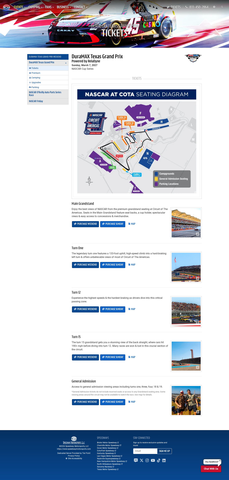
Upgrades (36, 82)
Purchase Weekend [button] (87, 224)
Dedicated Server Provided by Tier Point (73, 453)
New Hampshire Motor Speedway (111, 461)
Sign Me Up (164, 451)
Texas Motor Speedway (107, 469)
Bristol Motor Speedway (107, 442)
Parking (35, 87)
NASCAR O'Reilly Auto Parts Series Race (45, 94)
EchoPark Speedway (105, 450)
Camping (35, 77)
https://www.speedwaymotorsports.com (74, 449)
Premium (35, 72)
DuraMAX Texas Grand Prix (41, 62)
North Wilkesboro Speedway (109, 464)
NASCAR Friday (36, 101)
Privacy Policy (74, 455)
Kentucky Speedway (105, 453)
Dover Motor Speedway (106, 448)
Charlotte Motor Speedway (108, 445)
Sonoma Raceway (104, 466)
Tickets (34, 68)
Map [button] (133, 224)
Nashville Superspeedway (108, 458)
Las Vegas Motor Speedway (108, 456)
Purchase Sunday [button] (114, 224)
